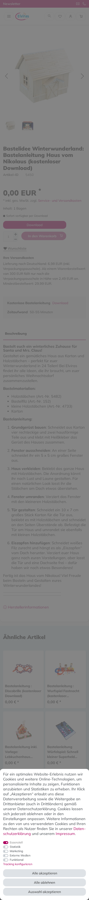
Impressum (65, 833)
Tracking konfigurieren (17, 864)
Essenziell (16, 842)
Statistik (15, 847)
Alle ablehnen (44, 882)
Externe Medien (20, 855)
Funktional (16, 860)
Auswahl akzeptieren (44, 892)
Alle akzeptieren (44, 873)
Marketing (16, 851)
